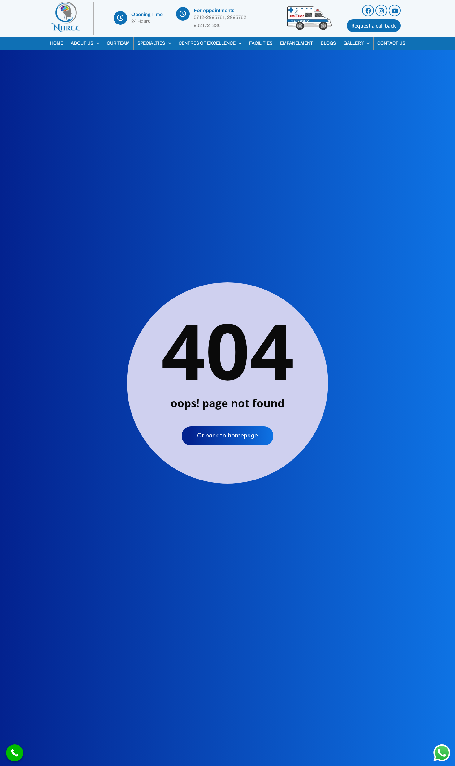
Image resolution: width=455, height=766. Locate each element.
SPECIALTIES (151, 43)
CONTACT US (391, 43)
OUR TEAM (118, 43)
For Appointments (214, 10)
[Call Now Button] (14, 752)
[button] (85, 43)
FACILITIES (260, 43)
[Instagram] (381, 10)
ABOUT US (82, 43)
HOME (56, 43)
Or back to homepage (227, 435)
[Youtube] (395, 10)
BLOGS (328, 43)
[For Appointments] (183, 14)
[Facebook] (368, 10)
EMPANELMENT (296, 43)
